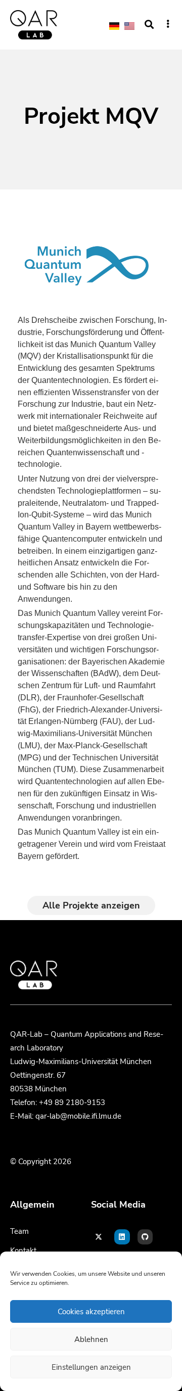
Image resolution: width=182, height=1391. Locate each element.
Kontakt (23, 1250)
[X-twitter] (99, 1237)
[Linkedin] (122, 1237)
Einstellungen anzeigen (91, 1367)
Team (19, 1231)
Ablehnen (91, 1339)
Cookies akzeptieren (91, 1312)
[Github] (145, 1237)
